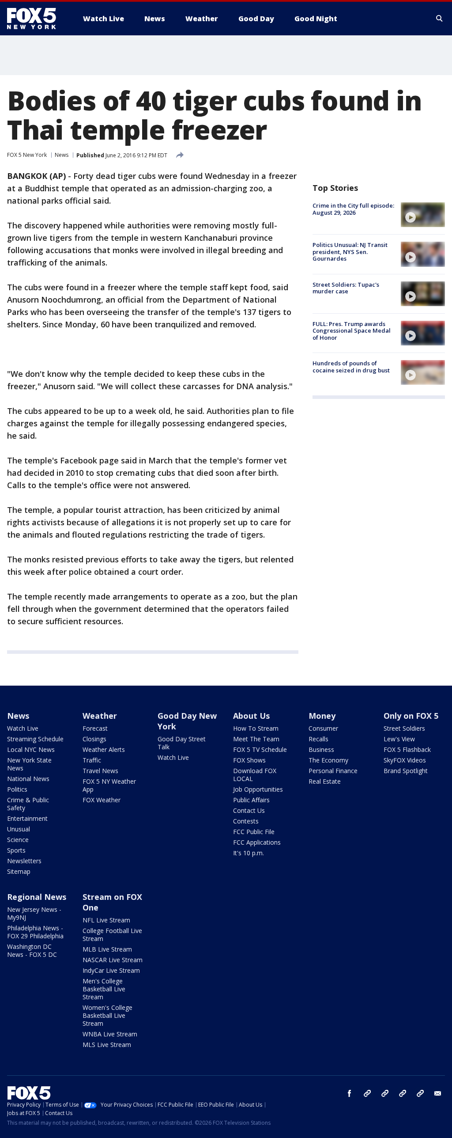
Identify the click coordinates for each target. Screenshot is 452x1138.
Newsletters (24, 861)
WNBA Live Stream (110, 1034)
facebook (350, 1093)
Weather (100, 715)
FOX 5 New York (27, 155)
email (438, 1093)
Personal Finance (333, 770)
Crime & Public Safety (28, 804)
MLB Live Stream (107, 949)
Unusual (18, 829)
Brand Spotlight (406, 770)
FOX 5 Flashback (407, 749)
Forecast (95, 728)
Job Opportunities (258, 789)
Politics (17, 789)
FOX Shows (249, 760)
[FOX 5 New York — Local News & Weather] (36, 18)
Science (18, 839)
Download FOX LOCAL (254, 774)
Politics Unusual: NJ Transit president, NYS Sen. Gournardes (350, 251)
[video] (423, 214)
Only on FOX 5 (411, 715)
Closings (94, 739)
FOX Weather (102, 800)
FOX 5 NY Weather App (109, 785)
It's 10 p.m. (248, 853)
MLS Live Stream (107, 1044)
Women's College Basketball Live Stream (107, 1015)
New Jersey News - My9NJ (34, 913)
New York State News (29, 764)
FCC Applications (257, 842)
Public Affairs (251, 800)
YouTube (403, 1093)
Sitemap (18, 871)
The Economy (328, 760)
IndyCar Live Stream (111, 970)
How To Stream (256, 728)
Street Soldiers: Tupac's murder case (346, 288)
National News (28, 778)
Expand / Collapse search (439, 18)
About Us (251, 715)
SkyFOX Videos (405, 760)
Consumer (323, 728)
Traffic (92, 760)
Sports (16, 850)
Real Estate (325, 781)
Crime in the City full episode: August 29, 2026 (353, 208)
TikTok (385, 1093)
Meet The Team (256, 739)
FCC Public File (254, 831)
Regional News (36, 896)
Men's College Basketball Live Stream (104, 989)
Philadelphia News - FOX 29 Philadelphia (35, 932)
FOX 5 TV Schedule (260, 749)
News (61, 155)
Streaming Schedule (35, 739)
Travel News (100, 770)
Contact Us (249, 810)
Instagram (367, 1093)
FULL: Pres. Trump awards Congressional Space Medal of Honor (352, 330)
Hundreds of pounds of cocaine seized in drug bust (351, 366)
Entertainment (27, 818)
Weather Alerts (104, 749)
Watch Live (22, 728)
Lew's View (399, 739)
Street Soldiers (404, 728)
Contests (246, 821)
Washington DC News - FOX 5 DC (32, 950)
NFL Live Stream (106, 920)
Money (322, 715)
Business (321, 749)
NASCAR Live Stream (113, 960)
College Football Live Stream (112, 934)
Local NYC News (31, 749)
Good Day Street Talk (182, 743)
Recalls (318, 739)
